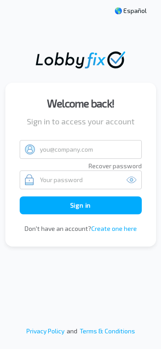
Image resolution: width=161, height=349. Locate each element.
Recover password (115, 166)
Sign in (80, 205)
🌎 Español (130, 10)
